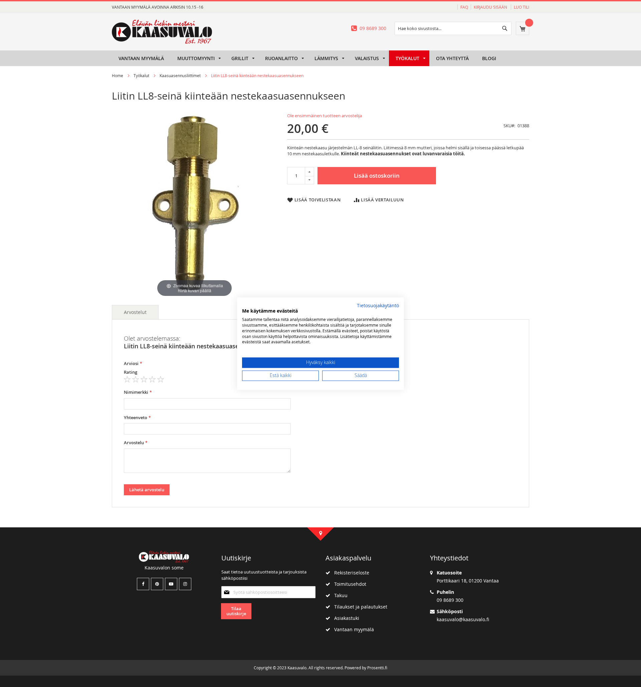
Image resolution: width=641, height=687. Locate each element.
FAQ (464, 7)
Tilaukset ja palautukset (358, 607)
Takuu (339, 595)
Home (117, 75)
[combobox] (453, 28)
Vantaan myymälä (352, 629)
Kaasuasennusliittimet (180, 75)
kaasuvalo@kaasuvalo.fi (463, 619)
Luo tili (521, 7)
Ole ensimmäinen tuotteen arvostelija (324, 116)
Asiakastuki (344, 618)
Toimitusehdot (348, 584)
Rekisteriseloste (349, 572)
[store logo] (162, 32)
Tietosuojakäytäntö (378, 306)
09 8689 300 (373, 28)
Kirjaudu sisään (491, 7)
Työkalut (141, 75)
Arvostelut (135, 312)
